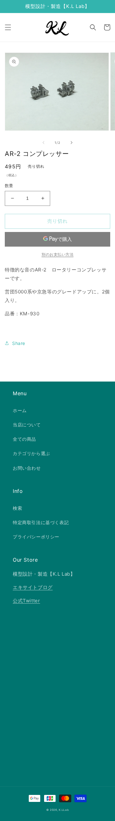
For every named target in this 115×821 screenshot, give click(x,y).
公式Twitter (26, 601)
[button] (8, 27)
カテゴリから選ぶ (31, 453)
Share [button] (18, 343)
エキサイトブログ (33, 587)
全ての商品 (24, 439)
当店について (27, 424)
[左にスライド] (43, 143)
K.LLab (64, 809)
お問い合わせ (27, 468)
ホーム (20, 410)
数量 (9, 185)
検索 (17, 508)
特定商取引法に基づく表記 (41, 522)
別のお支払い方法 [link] (57, 254)
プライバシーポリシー (36, 536)
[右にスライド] (72, 143)
